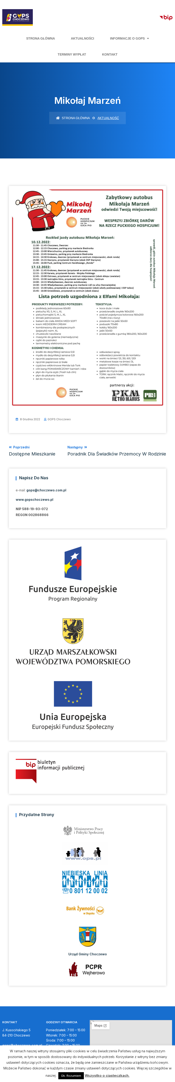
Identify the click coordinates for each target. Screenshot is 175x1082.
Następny (116, 451)
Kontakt (110, 54)
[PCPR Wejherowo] (87, 969)
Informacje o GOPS (127, 38)
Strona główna (40, 38)
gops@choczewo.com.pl (46, 490)
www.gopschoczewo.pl (34, 499)
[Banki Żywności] (87, 912)
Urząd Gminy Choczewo (87, 954)
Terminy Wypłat (72, 54)
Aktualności (82, 38)
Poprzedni (32, 451)
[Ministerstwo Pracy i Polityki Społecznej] (87, 832)
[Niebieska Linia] (87, 883)
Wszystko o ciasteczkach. (107, 1075)
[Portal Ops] (87, 855)
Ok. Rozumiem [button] (71, 1075)
